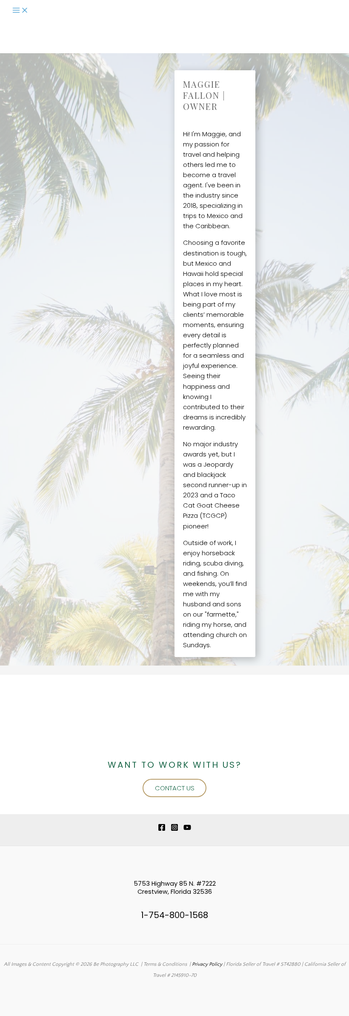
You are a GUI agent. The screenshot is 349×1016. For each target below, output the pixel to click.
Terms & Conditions (165, 964)
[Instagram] (174, 829)
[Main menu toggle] (20, 11)
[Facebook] (162, 829)
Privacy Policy (207, 964)
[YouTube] (187, 829)
